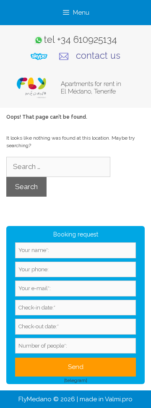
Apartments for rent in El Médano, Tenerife (91, 87)
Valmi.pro (119, 399)
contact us (98, 55)
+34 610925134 (87, 39)
